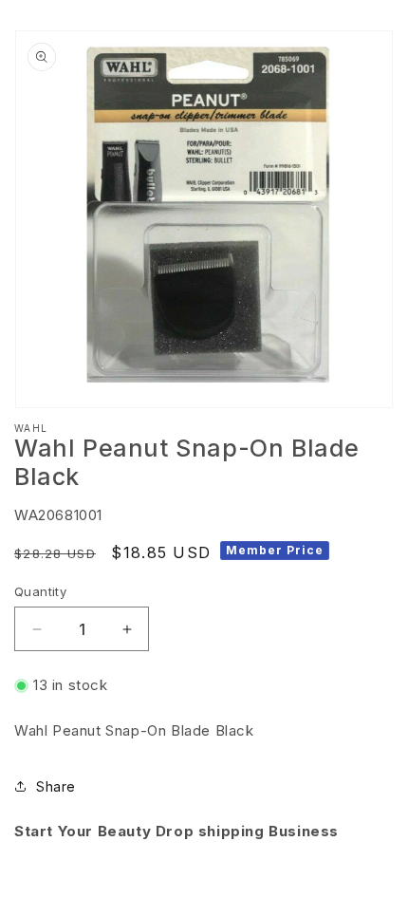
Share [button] (56, 786)
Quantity (40, 591)
